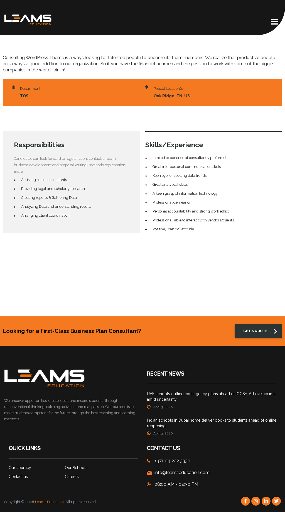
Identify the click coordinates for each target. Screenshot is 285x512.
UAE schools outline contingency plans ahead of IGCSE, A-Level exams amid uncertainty (211, 397)
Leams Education (49, 502)
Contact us (18, 476)
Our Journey (20, 467)
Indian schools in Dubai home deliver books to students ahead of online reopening (211, 423)
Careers (72, 476)
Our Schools (76, 467)
